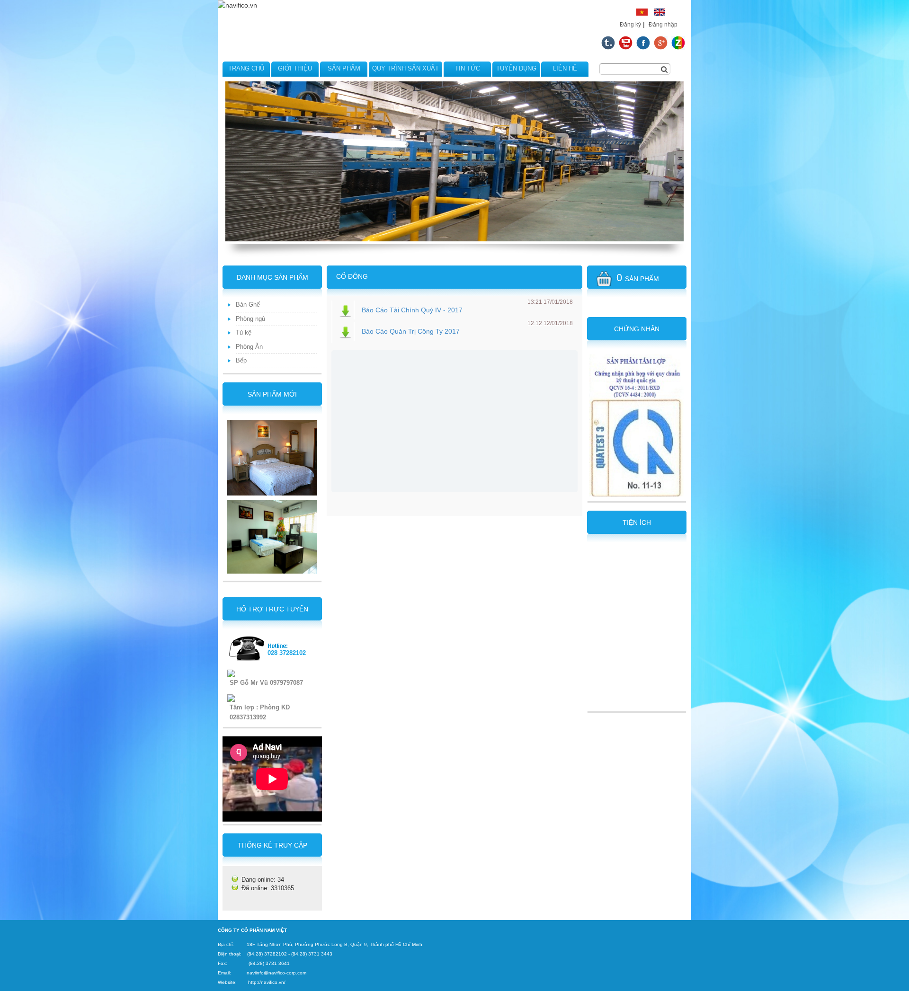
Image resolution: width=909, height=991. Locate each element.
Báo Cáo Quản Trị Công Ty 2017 (411, 331)
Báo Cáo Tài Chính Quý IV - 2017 (412, 310)
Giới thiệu (295, 68)
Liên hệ (565, 68)
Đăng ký (630, 24)
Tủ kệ (243, 332)
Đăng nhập (663, 24)
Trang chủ (246, 68)
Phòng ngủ (250, 318)
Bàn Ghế (248, 304)
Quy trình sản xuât (405, 68)
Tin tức (467, 68)
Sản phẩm (344, 68)
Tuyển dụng (516, 68)
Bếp (241, 360)
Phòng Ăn (249, 346)
